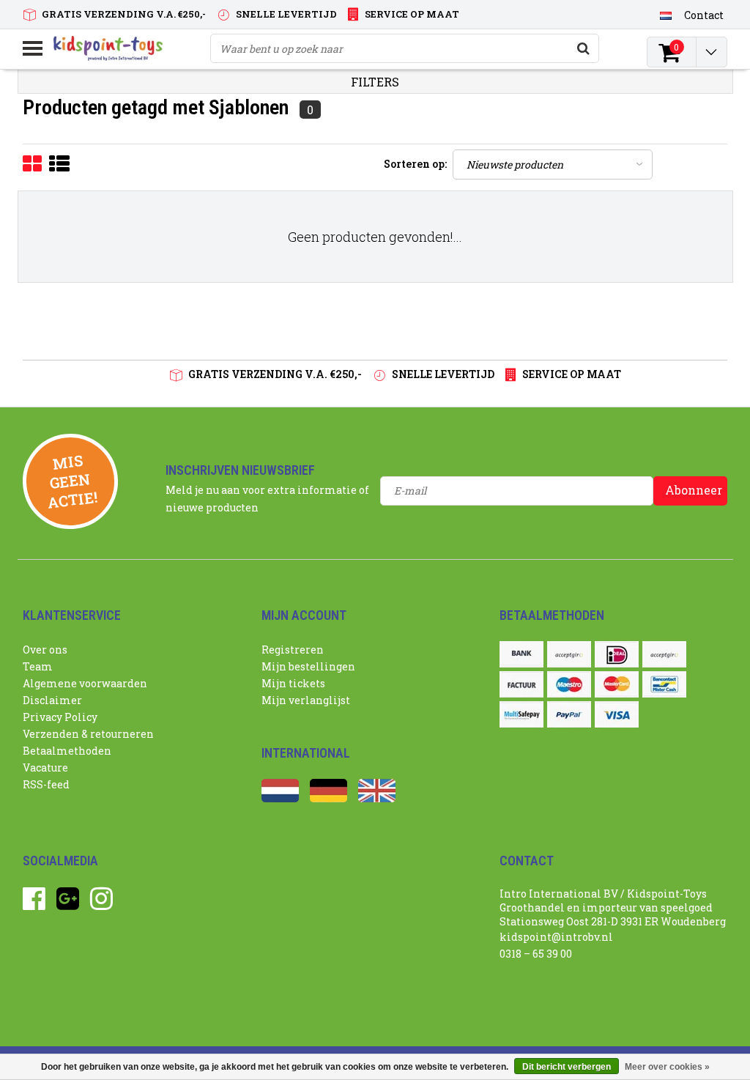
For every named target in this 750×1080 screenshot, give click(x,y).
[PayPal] (569, 714)
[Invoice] (521, 684)
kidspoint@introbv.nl (556, 937)
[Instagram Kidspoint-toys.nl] (101, 904)
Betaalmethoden (67, 751)
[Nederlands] (666, 14)
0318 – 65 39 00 (536, 954)
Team (38, 666)
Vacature (45, 767)
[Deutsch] (328, 798)
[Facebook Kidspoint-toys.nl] (34, 904)
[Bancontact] (664, 684)
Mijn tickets (293, 683)
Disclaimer (52, 700)
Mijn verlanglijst (305, 700)
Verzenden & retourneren (88, 734)
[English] (377, 798)
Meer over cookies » (667, 1067)
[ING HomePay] (664, 654)
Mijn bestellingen (308, 666)
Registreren (292, 649)
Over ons (45, 649)
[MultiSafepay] (521, 714)
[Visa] (617, 714)
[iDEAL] (617, 654)
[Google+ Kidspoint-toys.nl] (67, 904)
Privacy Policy (60, 717)
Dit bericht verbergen (566, 1067)
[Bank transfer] (521, 654)
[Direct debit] (569, 654)
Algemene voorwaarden (85, 683)
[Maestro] (569, 684)
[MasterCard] (617, 684)
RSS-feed (46, 784)
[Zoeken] (584, 48)
